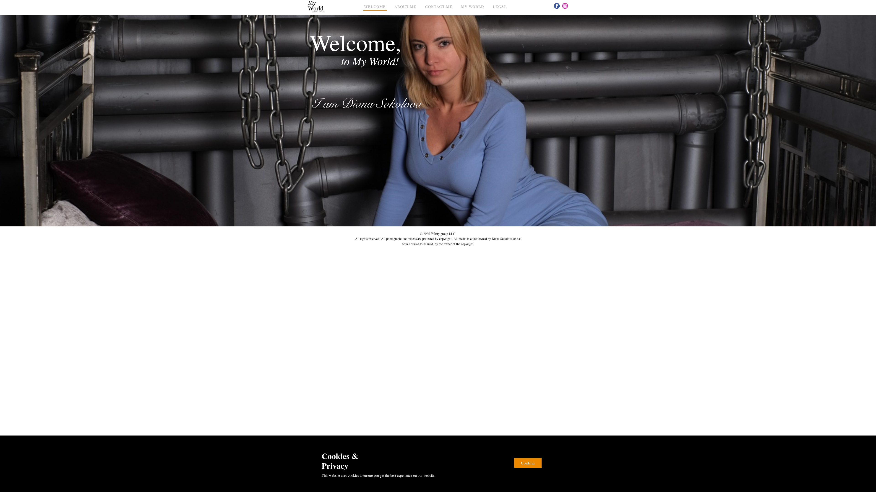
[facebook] (557, 6)
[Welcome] (316, 7)
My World (472, 6)
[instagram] (565, 6)
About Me (405, 6)
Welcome (375, 6)
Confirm (528, 463)
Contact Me (438, 6)
